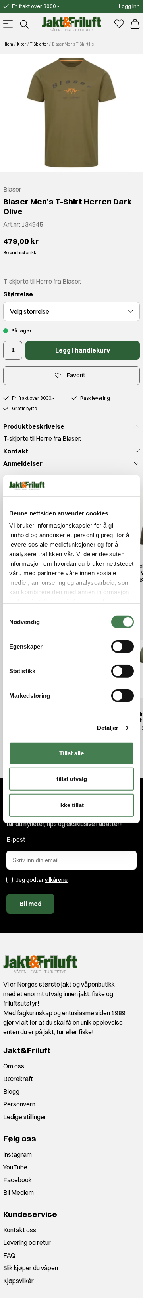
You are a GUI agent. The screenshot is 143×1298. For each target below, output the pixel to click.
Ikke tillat (71, 804)
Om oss (13, 1066)
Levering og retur (27, 1242)
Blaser (12, 189)
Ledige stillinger (24, 1117)
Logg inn (129, 6)
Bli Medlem (18, 1192)
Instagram (17, 1154)
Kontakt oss (19, 1230)
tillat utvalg (71, 779)
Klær (21, 44)
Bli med (30, 904)
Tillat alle (71, 752)
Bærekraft (18, 1079)
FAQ (9, 1255)
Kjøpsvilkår (18, 1281)
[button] (71, 113)
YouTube (15, 1167)
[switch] (122, 646)
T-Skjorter (39, 44)
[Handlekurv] (135, 24)
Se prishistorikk (19, 252)
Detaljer (108, 727)
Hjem (8, 44)
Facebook (17, 1180)
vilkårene (56, 879)
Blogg (11, 1091)
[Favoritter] (119, 24)
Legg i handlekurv (82, 350)
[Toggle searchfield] (24, 24)
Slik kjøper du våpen (30, 1268)
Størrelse (18, 294)
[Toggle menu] (8, 24)
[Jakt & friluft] (71, 24)
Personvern (19, 1104)
